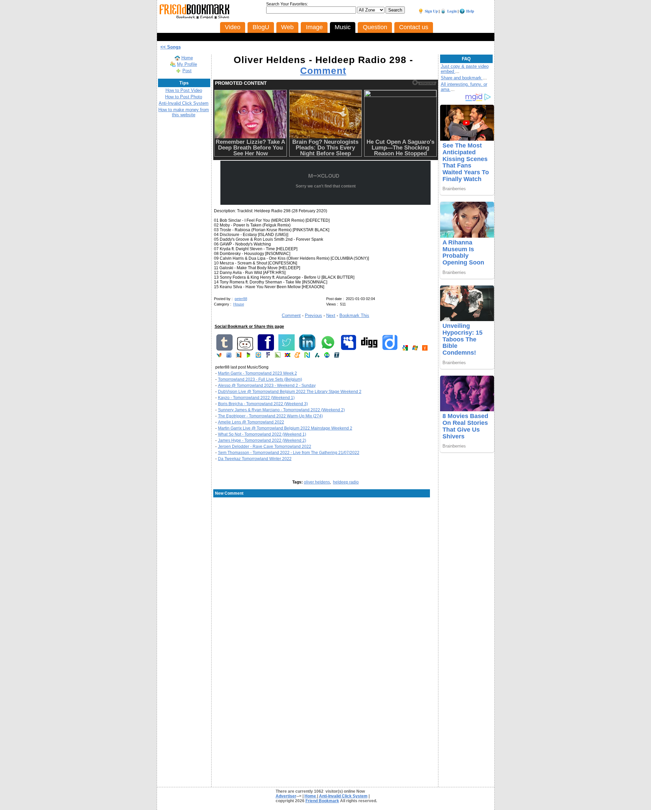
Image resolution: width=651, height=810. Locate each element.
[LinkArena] (277, 356)
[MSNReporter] (219, 356)
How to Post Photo (183, 96)
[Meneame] (297, 356)
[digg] (369, 349)
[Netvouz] (307, 356)
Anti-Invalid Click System (184, 103)
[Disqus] (325, 552)
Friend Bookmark (322, 800)
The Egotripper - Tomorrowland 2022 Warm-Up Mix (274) (270, 416)
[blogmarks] (248, 356)
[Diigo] (390, 349)
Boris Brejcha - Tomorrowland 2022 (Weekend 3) (263, 403)
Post (187, 70)
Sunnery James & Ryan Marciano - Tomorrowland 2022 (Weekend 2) (281, 410)
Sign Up (431, 11)
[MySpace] (348, 349)
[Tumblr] (224, 349)
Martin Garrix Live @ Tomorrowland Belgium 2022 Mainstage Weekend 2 (285, 428)
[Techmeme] (336, 356)
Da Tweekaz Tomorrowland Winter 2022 (255, 458)
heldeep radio (346, 482)
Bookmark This (354, 315)
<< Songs (170, 47)
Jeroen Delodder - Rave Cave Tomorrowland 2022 (264, 446)
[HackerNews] (424, 349)
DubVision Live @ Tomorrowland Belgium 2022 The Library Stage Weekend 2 (289, 391)
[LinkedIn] (307, 349)
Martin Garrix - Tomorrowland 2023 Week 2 (257, 373)
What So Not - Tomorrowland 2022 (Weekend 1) (262, 434)
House (238, 304)
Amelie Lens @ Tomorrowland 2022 (251, 422)
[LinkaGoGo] (287, 356)
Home (187, 57)
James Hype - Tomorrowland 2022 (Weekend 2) (262, 440)
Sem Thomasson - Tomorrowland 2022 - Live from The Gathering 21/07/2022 (288, 452)
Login (452, 11)
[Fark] (268, 356)
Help (470, 11)
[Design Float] (258, 356)
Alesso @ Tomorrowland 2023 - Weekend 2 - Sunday (267, 385)
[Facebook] (266, 349)
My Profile (187, 64)
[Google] (405, 349)
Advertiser (286, 796)
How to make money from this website (183, 112)
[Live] (415, 349)
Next (330, 315)
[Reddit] (245, 349)
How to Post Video (183, 90)
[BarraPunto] (238, 356)
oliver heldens (317, 482)
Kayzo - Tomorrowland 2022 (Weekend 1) (256, 397)
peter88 (241, 299)
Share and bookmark (462, 77)
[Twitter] (286, 349)
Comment (323, 70)
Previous (313, 315)
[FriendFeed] (228, 356)
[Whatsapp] (328, 349)
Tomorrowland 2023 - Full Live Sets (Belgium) (260, 379)
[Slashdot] (317, 356)
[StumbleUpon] (326, 356)
